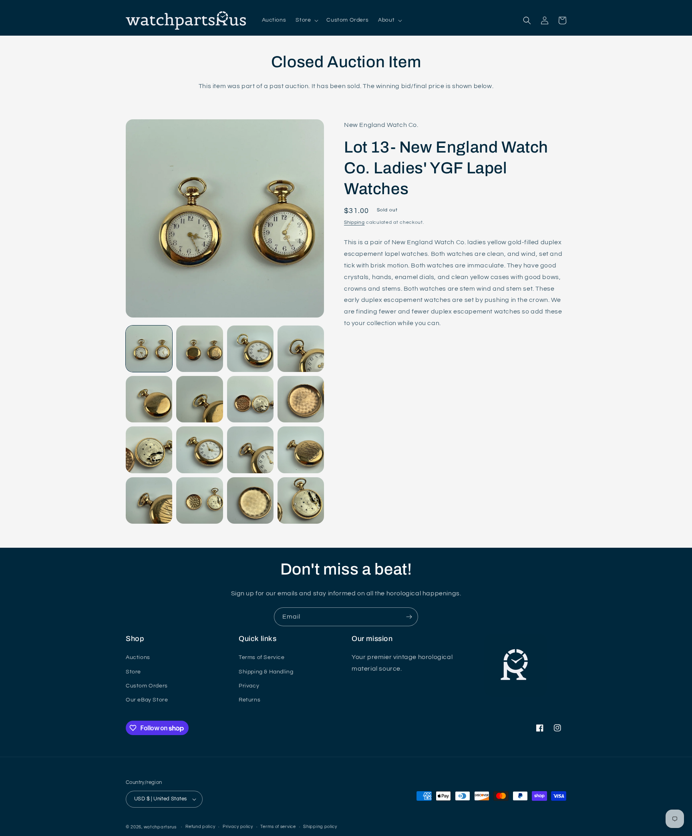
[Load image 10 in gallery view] (199, 449)
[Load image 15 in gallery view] (250, 500)
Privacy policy (238, 826)
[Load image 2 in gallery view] (199, 349)
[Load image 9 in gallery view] (149, 449)
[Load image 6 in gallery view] (199, 399)
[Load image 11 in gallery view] (250, 449)
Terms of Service (262, 657)
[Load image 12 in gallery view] (301, 449)
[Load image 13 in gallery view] (149, 500)
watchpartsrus (160, 827)
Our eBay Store (147, 700)
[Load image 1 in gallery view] (149, 349)
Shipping (354, 222)
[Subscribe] (409, 616)
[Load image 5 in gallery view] (149, 399)
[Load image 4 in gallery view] (301, 349)
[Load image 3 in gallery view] (250, 349)
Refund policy (200, 826)
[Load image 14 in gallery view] (199, 500)
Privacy (249, 686)
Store (133, 672)
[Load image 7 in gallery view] (250, 399)
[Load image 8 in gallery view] (301, 399)
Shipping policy (320, 826)
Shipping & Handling (266, 672)
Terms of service (278, 826)
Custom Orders (147, 686)
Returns (249, 700)
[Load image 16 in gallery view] (301, 500)
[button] (306, 20)
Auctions (138, 657)
